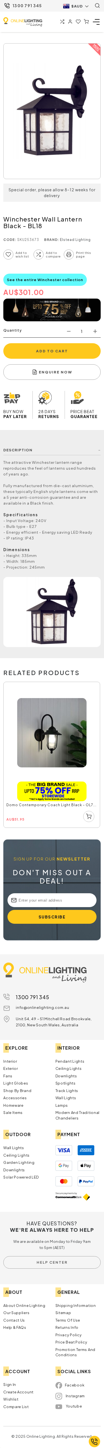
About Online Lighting (24, 1305)
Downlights (66, 1076)
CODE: (9, 240)
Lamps (61, 1105)
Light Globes (15, 1083)
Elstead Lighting (75, 240)
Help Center (52, 1262)
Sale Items (13, 1112)
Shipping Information (75, 1305)
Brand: (51, 240)
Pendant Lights (70, 1061)
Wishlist (11, 1399)
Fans (7, 1076)
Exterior (10, 1068)
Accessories (15, 1098)
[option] (52, 755)
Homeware (13, 1105)
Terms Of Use (67, 1320)
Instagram (75, 1396)
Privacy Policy (68, 1335)
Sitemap (63, 1312)
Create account (18, 1392)
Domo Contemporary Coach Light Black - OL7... (51, 805)
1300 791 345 (27, 5)
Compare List (16, 1406)
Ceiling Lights (68, 1068)
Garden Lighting (19, 1162)
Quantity (12, 330)
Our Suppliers (16, 1312)
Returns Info (66, 1327)
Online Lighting (22, 22)
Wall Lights (65, 1098)
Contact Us (14, 1320)
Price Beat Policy (71, 1342)
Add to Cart (52, 351)
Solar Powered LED (21, 1177)
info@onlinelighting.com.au (42, 1007)
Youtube (74, 1406)
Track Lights (66, 1090)
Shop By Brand (17, 1090)
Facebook (75, 1385)
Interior (10, 1061)
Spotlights (65, 1083)
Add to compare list (39, 254)
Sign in (9, 1384)
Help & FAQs (14, 1327)
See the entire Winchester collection (45, 280)
